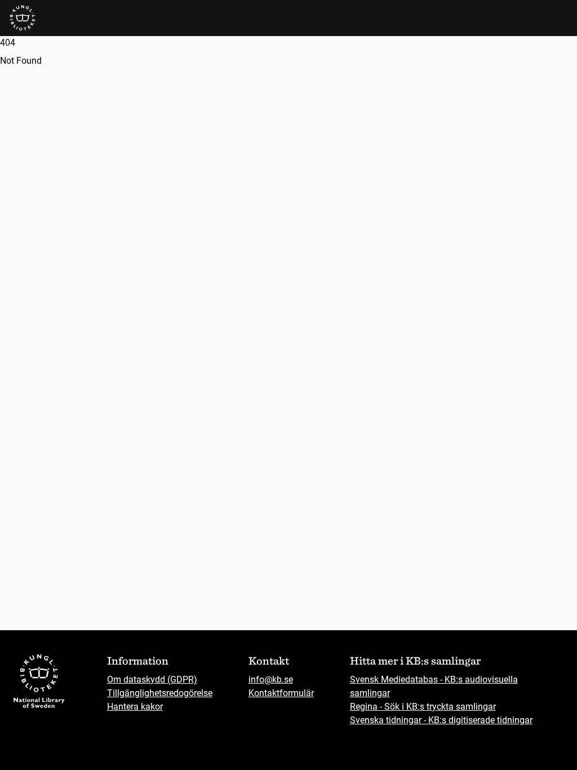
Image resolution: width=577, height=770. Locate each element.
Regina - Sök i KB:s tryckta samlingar (423, 706)
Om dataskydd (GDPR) (152, 679)
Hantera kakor (135, 706)
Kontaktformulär (281, 693)
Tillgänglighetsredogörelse (159, 693)
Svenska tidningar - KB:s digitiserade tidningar (441, 720)
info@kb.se (270, 679)
